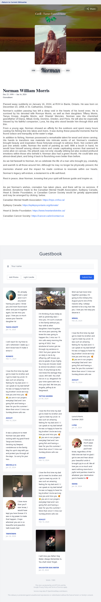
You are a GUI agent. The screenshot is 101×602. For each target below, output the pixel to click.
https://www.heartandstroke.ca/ (49, 210)
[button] (17, 486)
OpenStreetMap (53, 591)
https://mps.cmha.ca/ (54, 200)
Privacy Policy (43, 587)
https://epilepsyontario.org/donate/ (40, 205)
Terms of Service (57, 587)
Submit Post (87, 277)
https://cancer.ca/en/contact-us (48, 216)
